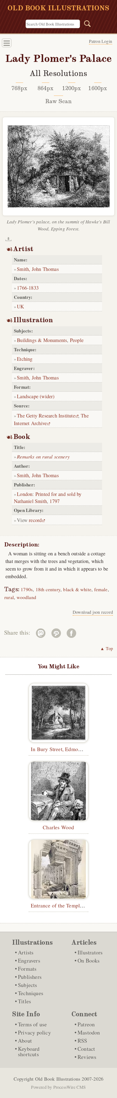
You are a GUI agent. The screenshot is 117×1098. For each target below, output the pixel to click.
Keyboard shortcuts (29, 1051)
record (35, 520)
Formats (27, 968)
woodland (26, 597)
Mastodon (89, 1032)
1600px (97, 88)
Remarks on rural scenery (43, 456)
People (77, 340)
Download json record (93, 612)
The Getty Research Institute (46, 415)
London (24, 494)
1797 (55, 501)
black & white (77, 589)
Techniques (30, 993)
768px (19, 88)
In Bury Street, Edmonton (59, 748)
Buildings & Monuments (42, 340)
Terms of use (32, 1024)
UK (20, 306)
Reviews (87, 1057)
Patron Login (100, 41)
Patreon (86, 1024)
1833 (34, 287)
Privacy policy (34, 1032)
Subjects (27, 985)
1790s (27, 589)
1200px (71, 88)
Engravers (29, 960)
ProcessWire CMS (69, 1087)
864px (45, 88)
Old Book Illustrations (57, 1078)
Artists (25, 952)
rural (9, 597)
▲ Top (106, 648)
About (25, 1040)
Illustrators (90, 952)
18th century (48, 589)
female (100, 589)
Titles (24, 1001)
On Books (89, 960)
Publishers (30, 976)
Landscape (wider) (35, 396)
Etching (24, 358)
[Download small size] (8, 239)
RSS (82, 1040)
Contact (86, 1048)
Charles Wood (58, 827)
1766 (22, 287)
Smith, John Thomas (38, 268)
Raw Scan (58, 101)
